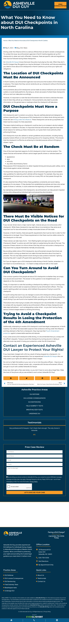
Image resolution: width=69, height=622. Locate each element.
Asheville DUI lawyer (12, 62)
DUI (21, 48)
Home (5, 40)
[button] (10, 378)
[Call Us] (34, 620)
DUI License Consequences (35, 398)
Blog (18, 48)
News (25, 48)
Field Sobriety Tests (34, 406)
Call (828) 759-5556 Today (56, 537)
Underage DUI (34, 413)
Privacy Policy (47, 611)
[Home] (11, 620)
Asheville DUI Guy (27, 611)
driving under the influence (22, 120)
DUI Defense (34, 394)
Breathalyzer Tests (34, 410)
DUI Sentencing (34, 402)
